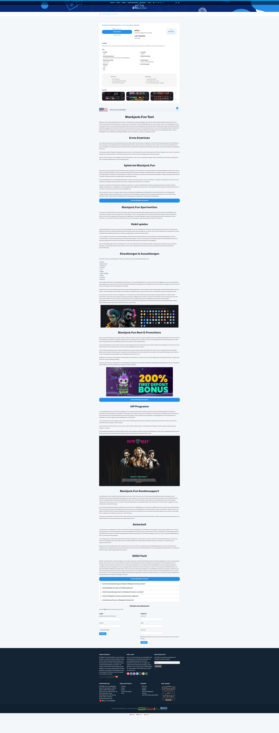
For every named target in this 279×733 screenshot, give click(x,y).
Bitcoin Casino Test (107, 13)
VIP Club (144, 693)
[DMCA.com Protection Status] (163, 708)
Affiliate (144, 689)
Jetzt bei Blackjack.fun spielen (139, 200)
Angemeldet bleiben (104, 629)
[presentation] (176, 93)
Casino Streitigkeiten (147, 691)
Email (142, 623)
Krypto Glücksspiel (133, 2)
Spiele (123, 2)
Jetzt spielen (117, 31)
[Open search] (176, 3)
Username (143, 616)
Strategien (143, 2)
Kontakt (144, 688)
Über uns (144, 686)
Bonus (118, 2)
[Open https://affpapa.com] (168, 689)
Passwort (101, 623)
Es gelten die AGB (117, 35)
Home (100, 13)
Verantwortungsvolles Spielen (150, 695)
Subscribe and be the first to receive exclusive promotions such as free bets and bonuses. (160, 637)
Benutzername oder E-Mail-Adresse (107, 616)
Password (143, 629)
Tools (149, 2)
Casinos (112, 2)
